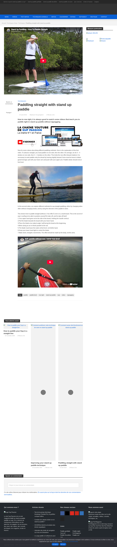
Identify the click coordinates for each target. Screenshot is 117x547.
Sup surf (62, 533)
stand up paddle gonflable (34, 1)
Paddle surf (76, 535)
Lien (61, 537)
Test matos (25, 17)
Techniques (21, 23)
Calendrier (64, 17)
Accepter (55, 544)
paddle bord (33, 295)
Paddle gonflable (65, 531)
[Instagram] (67, 513)
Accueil (4, 23)
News (7, 17)
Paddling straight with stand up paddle (70, 464)
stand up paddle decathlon (50, 1)
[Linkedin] (82, 513)
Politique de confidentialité (70, 541)
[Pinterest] (77, 513)
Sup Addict (83, 17)
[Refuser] (115, 542)
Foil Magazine (77, 533)
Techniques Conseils (40, 17)
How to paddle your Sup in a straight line (15, 332)
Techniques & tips (12, 23)
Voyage (72, 17)
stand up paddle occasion (65, 1)
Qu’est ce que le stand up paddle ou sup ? (15, 1)
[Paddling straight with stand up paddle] (70, 392)
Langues (96, 1)
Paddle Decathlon (65, 535)
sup (59, 295)
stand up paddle (50, 295)
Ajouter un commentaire (9, 102)
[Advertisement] (51, 308)
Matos (53, 17)
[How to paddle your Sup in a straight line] (16, 326)
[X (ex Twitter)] (62, 519)
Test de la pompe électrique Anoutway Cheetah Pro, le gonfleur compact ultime (44, 514)
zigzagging (70, 295)
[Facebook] (62, 513)
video (63, 295)
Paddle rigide (76, 531)
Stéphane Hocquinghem (37, 114)
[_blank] (93, 17)
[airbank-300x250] (92, 33)
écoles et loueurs (88, 1)
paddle (26, 295)
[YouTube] (72, 513)
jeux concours (78, 1)
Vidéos (14, 17)
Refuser (63, 544)
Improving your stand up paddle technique (41, 464)
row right (41, 295)
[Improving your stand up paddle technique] (43, 392)
